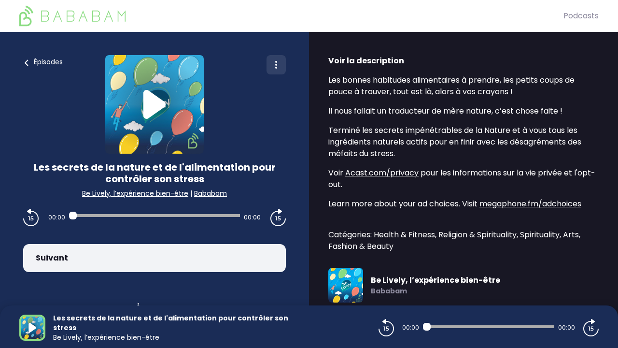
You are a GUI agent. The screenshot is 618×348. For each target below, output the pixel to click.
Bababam (210, 193)
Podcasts (581, 15)
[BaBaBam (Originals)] (291, 16)
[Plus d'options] (276, 64)
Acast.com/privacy (382, 172)
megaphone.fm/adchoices (530, 203)
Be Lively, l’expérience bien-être (135, 193)
